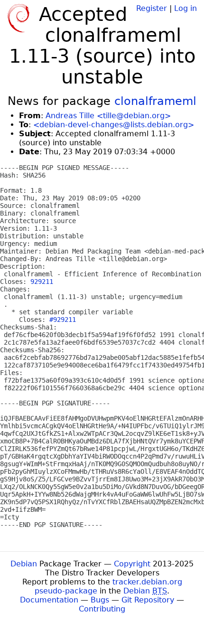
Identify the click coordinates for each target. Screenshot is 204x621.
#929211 (62, 319)
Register (151, 8)
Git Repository (147, 599)
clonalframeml (155, 101)
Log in (185, 8)
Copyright (132, 563)
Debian (23, 563)
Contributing (102, 608)
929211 (41, 281)
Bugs (100, 599)
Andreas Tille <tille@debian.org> (108, 115)
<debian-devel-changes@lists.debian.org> (113, 124)
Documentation (49, 599)
